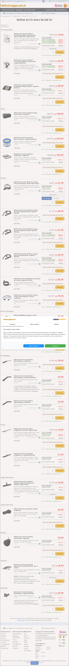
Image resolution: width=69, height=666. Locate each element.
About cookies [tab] (34, 324)
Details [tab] (56, 324)
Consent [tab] (12, 324)
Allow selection (33, 346)
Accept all (55, 346)
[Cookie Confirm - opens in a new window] (59, 319)
